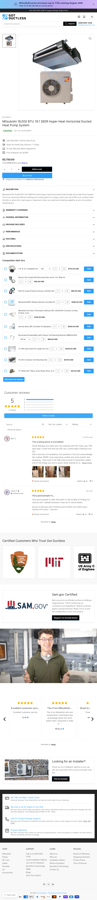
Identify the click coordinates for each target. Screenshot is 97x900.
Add (89, 269)
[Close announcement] (93, 4)
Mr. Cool (5, 860)
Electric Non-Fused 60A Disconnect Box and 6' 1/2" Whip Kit (41, 277)
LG (3, 869)
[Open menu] (92, 16)
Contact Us (54, 869)
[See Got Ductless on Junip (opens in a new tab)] (53, 522)
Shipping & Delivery (81, 857)
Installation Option (57, 860)
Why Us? (53, 857)
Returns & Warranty (81, 854)
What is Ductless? (57, 863)
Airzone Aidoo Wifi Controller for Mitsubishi (34, 326)
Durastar (6, 866)
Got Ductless (42, 893)
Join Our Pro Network (35, 863)
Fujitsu (5, 857)
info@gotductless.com (86, 25)
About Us (53, 854)
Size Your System (33, 875)
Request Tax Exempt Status (65, 618)
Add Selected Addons (13, 379)
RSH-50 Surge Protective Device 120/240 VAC (36, 291)
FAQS (28, 869)
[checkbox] (24, 429)
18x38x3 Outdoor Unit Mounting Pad (32, 360)
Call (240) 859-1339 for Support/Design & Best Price (48, 10)
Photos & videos (14, 430)
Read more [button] (87, 463)
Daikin (5, 863)
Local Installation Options (36, 860)
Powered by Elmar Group (57, 893)
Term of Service (80, 863)
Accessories (7, 872)
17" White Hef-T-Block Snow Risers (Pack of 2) (36, 371)
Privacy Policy (79, 860)
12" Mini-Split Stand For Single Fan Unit (33, 349)
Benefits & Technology (35, 866)
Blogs (28, 872)
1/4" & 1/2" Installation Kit (28, 269)
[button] (39, 399)
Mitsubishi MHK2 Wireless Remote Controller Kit (36, 302)
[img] (18, 491)
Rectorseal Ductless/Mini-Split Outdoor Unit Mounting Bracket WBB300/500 (47, 335)
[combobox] (39, 23)
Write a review (48, 416)
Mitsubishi (6, 117)
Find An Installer (61, 779)
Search (71, 24)
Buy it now (27, 175)
